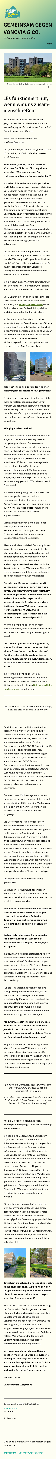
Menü (49, 43)
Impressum (10, 1452)
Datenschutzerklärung (31, 1452)
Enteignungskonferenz (31, 304)
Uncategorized (10, 1408)
